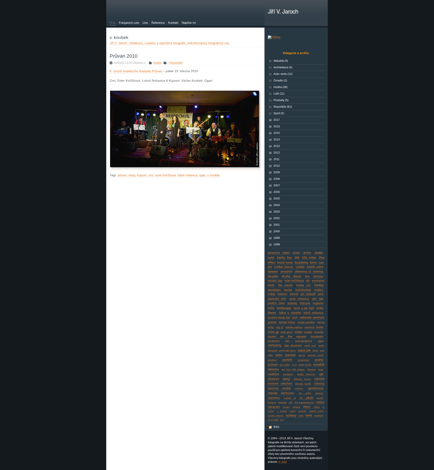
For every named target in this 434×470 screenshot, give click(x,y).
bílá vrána (309, 257)
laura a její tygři (304, 308)
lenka (319, 308)
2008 (277, 179)
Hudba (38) (281, 87)
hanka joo (303, 285)
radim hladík (304, 364)
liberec (272, 312)
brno (313, 262)
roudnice (273, 374)
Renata (311, 369)
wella (301, 416)
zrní (282, 420)
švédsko (282, 402)
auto (271, 257)
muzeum (317, 336)
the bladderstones (304, 402)
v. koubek (282, 411)
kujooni (318, 303)
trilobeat (296, 407)
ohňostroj (274, 345)
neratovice (273, 340)
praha (319, 359)
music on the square (287, 336)
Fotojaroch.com (129, 22)
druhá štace (291, 276)
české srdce (315, 266)
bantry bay (284, 257)
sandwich (288, 374)
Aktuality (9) (281, 60)
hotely (271, 294)
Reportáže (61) (283, 106)
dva (307, 276)
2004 (277, 205)
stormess (274, 397)
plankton (272, 360)
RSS (276, 427)
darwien (273, 271)
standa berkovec (281, 393)
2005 (277, 198)
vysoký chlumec (276, 416)
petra (279, 355)
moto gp (273, 332)
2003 (277, 211)
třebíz (307, 406)
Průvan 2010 (123, 56)
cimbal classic (283, 266)
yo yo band (273, 420)
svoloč (320, 398)
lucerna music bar (279, 317)
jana (320, 294)
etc (308, 280)
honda (288, 290)
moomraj (309, 327)
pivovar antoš (315, 355)
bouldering (301, 262)
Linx (145, 22)
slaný (286, 378)
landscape (284, 308)
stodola (319, 393)
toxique (286, 407)
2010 (277, 165)
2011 (277, 159)
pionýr (302, 355)
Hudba (157, 63)
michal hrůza (287, 322)
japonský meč (277, 298)
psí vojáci (285, 364)
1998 (277, 244)
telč (290, 402)
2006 (277, 192)
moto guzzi (287, 332)
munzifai (318, 332)
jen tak (317, 298)
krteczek (305, 303)
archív (307, 252)
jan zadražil (308, 294)
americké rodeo (279, 252)
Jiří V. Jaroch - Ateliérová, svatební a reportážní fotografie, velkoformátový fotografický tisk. (170, 43)
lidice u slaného (290, 312)
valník (292, 411)
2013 (277, 146)
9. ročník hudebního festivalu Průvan (136, 71)
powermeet (303, 360)
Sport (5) (279, 113)
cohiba (300, 266)
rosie (320, 369)
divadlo (273, 276)
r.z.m (294, 364)
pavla (315, 350)
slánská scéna (302, 379)
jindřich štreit (276, 303)
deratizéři (286, 271)
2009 (277, 172)
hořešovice (303, 290)
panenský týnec (287, 350)
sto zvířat (305, 393)
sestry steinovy (306, 374)
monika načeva (293, 327)
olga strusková (293, 345)
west (308, 415)
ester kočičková (294, 280)
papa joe (304, 350)
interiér (294, 294)
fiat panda (285, 285)
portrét (287, 359)
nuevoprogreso (303, 340)
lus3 (294, 317)
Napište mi (189, 22)
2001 (277, 224)
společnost (315, 388)
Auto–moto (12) (283, 74)
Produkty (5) (281, 100)
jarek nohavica (299, 298)
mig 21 (279, 327)
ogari (320, 340)
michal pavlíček (306, 322)
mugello (308, 332)
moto (319, 327)
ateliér (318, 252)
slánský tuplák (303, 383)
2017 (277, 120)
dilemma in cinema (309, 271)
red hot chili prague (293, 369)
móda (298, 332)
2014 (277, 139)
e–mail (282, 462)
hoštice (318, 290)
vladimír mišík (316, 411)
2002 (277, 218)
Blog (113, 22)
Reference (158, 22)
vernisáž (302, 411)
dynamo (318, 276)
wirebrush (318, 416)
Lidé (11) (279, 93)
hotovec (282, 294)
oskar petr (310, 345)
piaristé (290, 355)
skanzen (273, 378)
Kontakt (173, 22)
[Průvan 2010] (185, 168)
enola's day (275, 280)
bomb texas (285, 262)
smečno (299, 388)
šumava (272, 402)
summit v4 (290, 398)
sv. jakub (306, 397)
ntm (287, 340)
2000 (277, 231)
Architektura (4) (283, 67)
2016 (277, 126)
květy (271, 308)
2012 (277, 152)
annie (296, 252)
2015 (277, 133)
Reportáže (176, 63)
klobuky (292, 303)
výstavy (291, 415)
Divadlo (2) (280, 80)
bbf (297, 257)
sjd (321, 374)
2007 (277, 185)
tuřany (317, 407)
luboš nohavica (313, 312)
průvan (273, 364)
